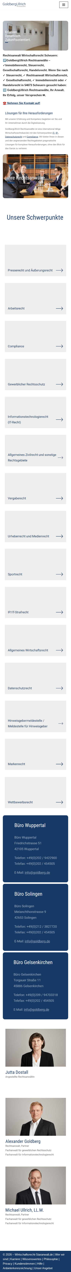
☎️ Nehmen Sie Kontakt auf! (21, 103)
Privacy (7, 1263)
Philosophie (51, 1259)
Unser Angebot (43, 1268)
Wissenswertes (31, 1259)
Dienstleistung (40, 233)
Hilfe (40, 1263)
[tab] (14, 234)
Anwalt (13, 233)
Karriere (15, 1259)
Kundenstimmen (25, 1263)
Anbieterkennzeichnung (17, 1268)
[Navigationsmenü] (63, 5)
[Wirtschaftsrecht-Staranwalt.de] (14, 5)
